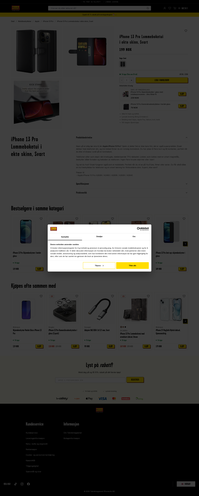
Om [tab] (134, 236)
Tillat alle (132, 265)
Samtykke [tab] (65, 237)
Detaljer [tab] (99, 236)
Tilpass (98, 265)
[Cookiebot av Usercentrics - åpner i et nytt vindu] (139, 229)
